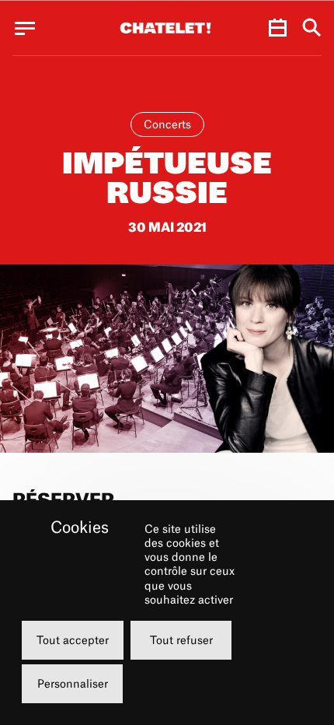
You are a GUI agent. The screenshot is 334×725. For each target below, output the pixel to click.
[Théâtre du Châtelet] (165, 28)
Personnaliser (72, 683)
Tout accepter (73, 639)
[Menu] (24, 28)
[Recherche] (312, 28)
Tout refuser (181, 639)
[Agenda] (277, 28)
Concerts (167, 124)
